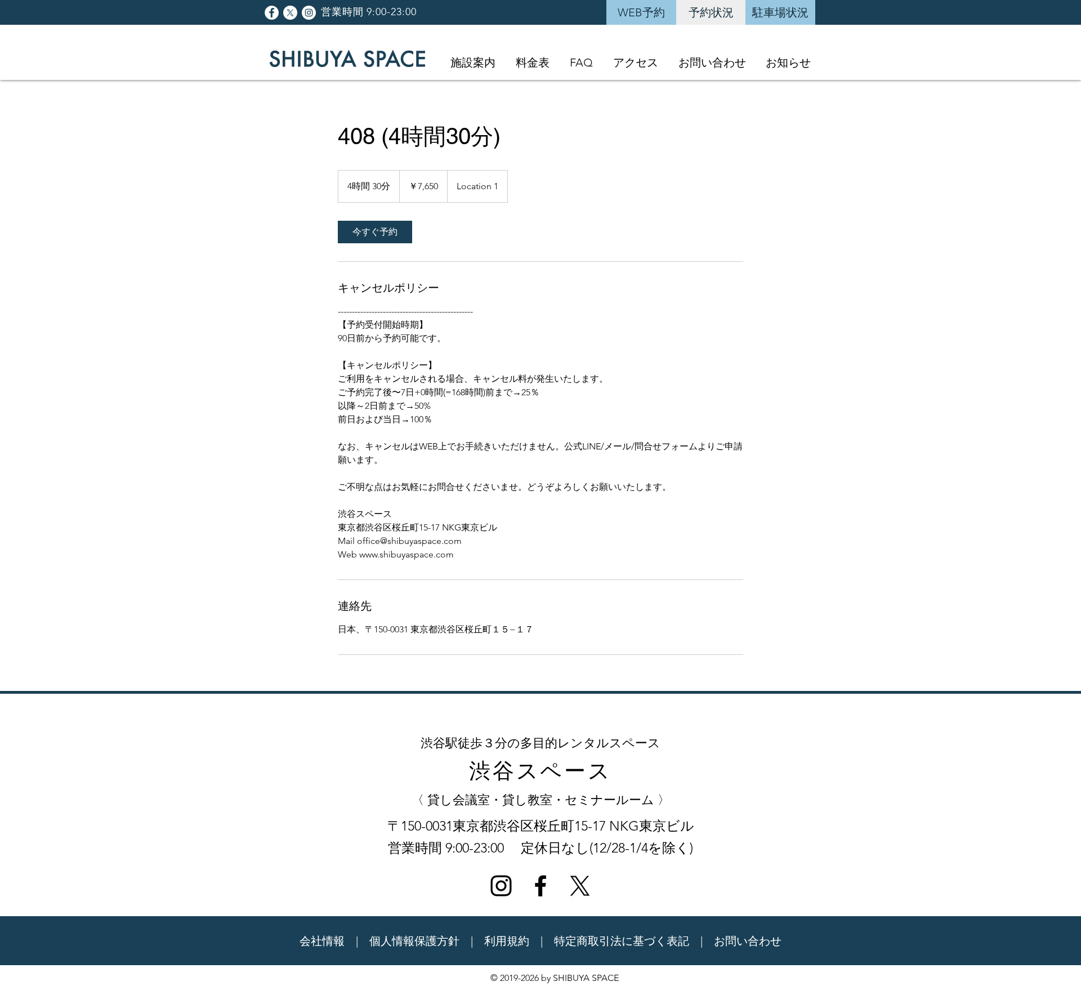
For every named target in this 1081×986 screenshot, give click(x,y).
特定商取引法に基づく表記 (621, 941)
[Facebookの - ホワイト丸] (272, 13)
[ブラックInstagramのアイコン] (501, 886)
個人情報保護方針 (414, 941)
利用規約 (506, 941)
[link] (375, 232)
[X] (290, 13)
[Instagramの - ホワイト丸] (309, 13)
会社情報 (322, 941)
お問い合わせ (747, 941)
